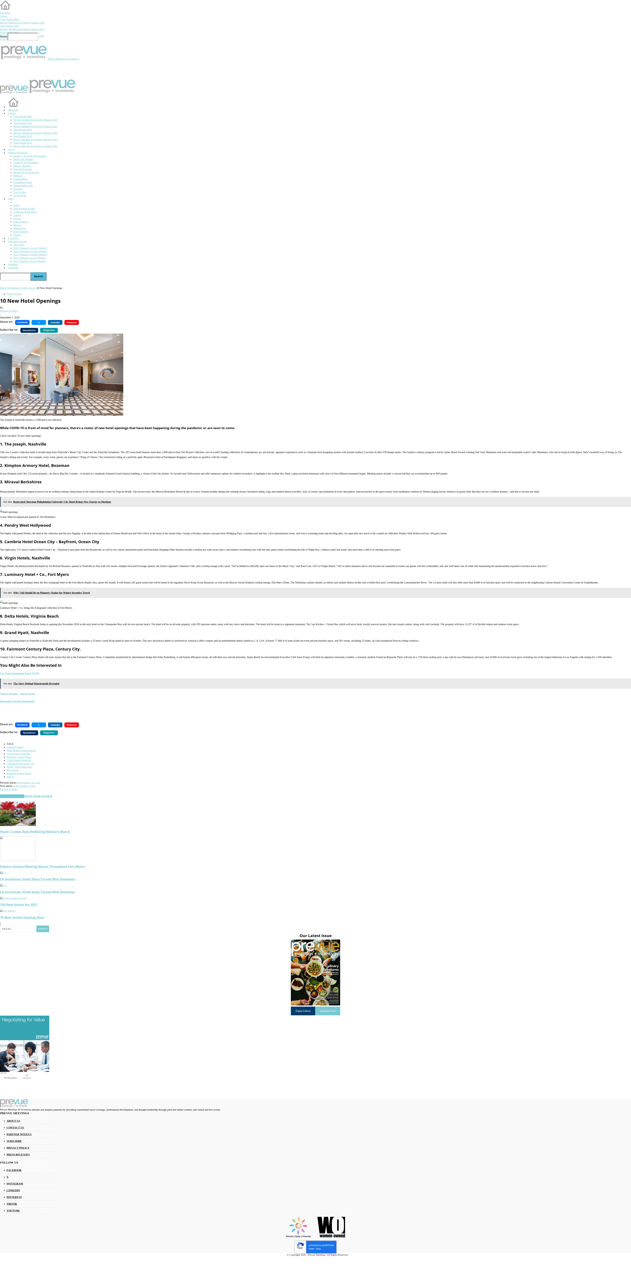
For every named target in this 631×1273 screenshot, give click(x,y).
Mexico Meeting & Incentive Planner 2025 (22, 29)
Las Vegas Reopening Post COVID (19, 673)
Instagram (15, 1183)
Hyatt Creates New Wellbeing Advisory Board (35, 831)
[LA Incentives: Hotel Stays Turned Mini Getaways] (3, 872)
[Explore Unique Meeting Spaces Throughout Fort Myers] (18, 860)
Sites (10, 198)
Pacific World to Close (23, 786)
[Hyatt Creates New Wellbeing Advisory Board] (18, 825)
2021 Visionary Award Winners (29, 261)
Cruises (17, 215)
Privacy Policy (18, 1147)
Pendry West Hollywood (19, 767)
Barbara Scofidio (9, 310)
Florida (17, 235)
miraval (10, 776)
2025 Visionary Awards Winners (30, 248)
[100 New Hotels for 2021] (13, 898)
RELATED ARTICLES (12, 796)
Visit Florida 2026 (9, 19)
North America (21, 231)
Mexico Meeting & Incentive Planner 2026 (22, 22)
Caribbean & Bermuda (25, 212)
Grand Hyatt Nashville (18, 753)
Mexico (17, 225)
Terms (318, 1248)
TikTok (12, 1203)
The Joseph (12, 770)
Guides (3, 16)
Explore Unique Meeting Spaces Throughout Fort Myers (42, 866)
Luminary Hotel (15, 747)
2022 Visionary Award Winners (29, 258)
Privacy (311, 1248)
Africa (16, 205)
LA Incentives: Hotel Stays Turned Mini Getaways (37, 879)
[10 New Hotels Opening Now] (8, 910)
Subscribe (13, 267)
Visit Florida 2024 (9, 32)
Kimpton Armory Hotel (19, 773)
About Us (13, 1121)
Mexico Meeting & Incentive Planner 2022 (35, 146)
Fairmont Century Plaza (19, 757)
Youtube (13, 1210)
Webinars (13, 264)
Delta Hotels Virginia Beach (21, 750)
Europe (17, 218)
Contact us (15, 1127)
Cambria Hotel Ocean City (20, 763)
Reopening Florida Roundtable (17, 701)
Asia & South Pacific (24, 208)
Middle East (19, 228)
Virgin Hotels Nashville (19, 760)
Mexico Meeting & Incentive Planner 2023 (35, 139)
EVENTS (13, 238)
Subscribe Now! (327, 1011)
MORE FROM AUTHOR (38, 796)
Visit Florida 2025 (9, 26)
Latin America (20, 221)
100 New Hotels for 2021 (18, 904)
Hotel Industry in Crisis (28, 782)
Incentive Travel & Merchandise (30, 156)
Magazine (5, 13)
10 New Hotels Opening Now (22, 917)
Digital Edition (303, 1011)
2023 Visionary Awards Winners (30, 254)
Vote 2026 (18, 244)
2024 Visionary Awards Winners (30, 251)
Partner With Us (19, 1134)
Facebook (14, 1170)
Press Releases (18, 1154)
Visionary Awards (17, 241)
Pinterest (14, 1197)
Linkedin (13, 1190)
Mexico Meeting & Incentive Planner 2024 (35, 133)
